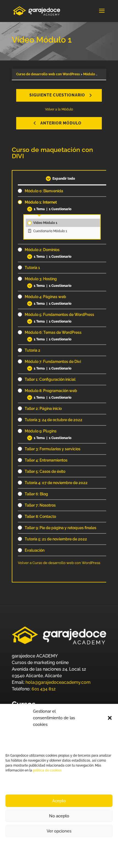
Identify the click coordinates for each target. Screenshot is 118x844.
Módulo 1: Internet (97, 74)
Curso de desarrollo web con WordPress (48, 74)
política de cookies (47, 770)
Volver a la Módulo (59, 109)
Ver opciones (59, 831)
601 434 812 (44, 689)
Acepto (59, 800)
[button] (110, 718)
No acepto (59, 816)
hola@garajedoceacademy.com (58, 682)
